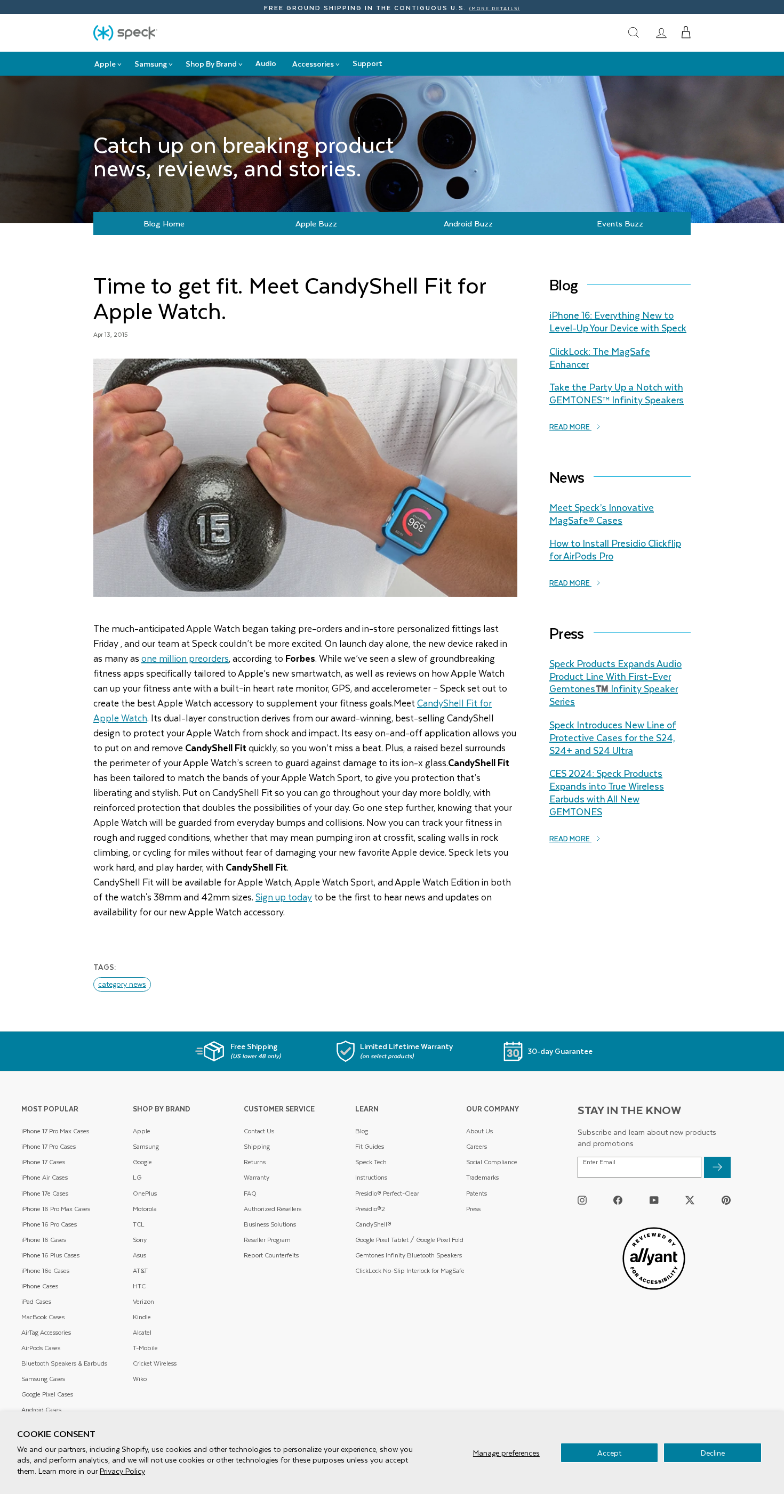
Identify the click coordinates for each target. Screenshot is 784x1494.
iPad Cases (36, 1301)
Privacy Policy (122, 1471)
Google (142, 1162)
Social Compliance (491, 1162)
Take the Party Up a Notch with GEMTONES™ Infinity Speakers (616, 393)
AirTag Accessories (46, 1332)
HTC (139, 1286)
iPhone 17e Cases (44, 1193)
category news (122, 984)
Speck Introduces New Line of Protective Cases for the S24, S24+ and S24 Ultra (612, 737)
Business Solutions (270, 1224)
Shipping (257, 1146)
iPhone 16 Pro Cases (49, 1224)
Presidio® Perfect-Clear (387, 1193)
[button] (686, 32)
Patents (476, 1193)
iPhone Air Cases (44, 1177)
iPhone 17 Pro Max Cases (55, 1131)
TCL (139, 1224)
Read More (570, 426)
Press (473, 1209)
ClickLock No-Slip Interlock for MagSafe (410, 1270)
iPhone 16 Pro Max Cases (55, 1209)
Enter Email (599, 1162)
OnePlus (145, 1193)
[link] (661, 32)
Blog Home (164, 223)
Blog (361, 1131)
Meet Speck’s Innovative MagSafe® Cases (601, 513)
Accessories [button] (313, 64)
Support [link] (367, 63)
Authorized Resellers (272, 1209)
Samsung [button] (150, 64)
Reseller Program (267, 1240)
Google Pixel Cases (47, 1394)
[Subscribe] (717, 1167)
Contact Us (259, 1131)
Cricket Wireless (155, 1363)
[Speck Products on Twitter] (689, 1199)
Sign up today (283, 896)
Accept (609, 1453)
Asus (139, 1255)
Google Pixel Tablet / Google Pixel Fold (409, 1240)
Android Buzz (468, 223)
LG (137, 1177)
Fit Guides (369, 1146)
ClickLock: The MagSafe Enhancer (599, 357)
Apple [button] (105, 64)
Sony (140, 1240)
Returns (255, 1162)
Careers (476, 1146)
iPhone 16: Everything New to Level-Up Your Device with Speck (617, 321)
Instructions (371, 1177)
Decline (713, 1453)
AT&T (140, 1270)
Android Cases (41, 1409)
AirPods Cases (40, 1348)
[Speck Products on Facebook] (617, 1199)
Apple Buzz (316, 223)
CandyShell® (373, 1224)
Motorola (145, 1209)
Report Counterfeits (271, 1255)
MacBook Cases (43, 1317)
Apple (141, 1131)
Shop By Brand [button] (211, 64)
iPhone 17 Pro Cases (48, 1146)
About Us (479, 1131)
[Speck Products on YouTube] (654, 1199)
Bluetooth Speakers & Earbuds (64, 1363)
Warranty (256, 1177)
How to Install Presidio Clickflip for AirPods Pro (615, 549)
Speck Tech (371, 1162)
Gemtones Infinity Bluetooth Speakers (408, 1255)
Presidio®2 (370, 1209)
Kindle (142, 1317)
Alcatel (142, 1332)
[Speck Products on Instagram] (582, 1199)
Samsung (146, 1146)
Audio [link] (265, 63)
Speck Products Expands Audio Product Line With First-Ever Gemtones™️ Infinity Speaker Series (615, 682)
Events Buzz (620, 223)
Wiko (140, 1379)
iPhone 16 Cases (43, 1240)
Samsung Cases (43, 1379)
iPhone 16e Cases (45, 1270)
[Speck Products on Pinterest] (726, 1199)
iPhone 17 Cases (43, 1162)
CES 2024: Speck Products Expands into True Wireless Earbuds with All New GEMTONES (606, 792)
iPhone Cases (39, 1286)
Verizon (143, 1301)
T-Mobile (145, 1348)
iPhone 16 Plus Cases (50, 1255)
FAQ (250, 1193)
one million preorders (185, 658)
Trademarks (482, 1177)
